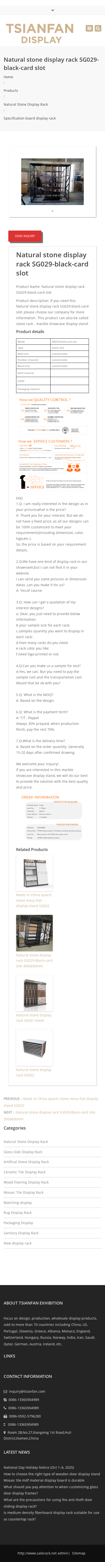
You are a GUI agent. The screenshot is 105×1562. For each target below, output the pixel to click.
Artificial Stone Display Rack (26, 1161)
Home (8, 77)
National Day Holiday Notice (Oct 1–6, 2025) (39, 1467)
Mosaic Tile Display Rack (23, 1192)
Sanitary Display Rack (21, 1233)
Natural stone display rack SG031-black (33, 1018)
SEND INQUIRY (25, 236)
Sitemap (78, 1553)
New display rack (18, 1243)
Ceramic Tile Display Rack (24, 1172)
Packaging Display (18, 1222)
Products (11, 90)
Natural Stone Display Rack (26, 104)
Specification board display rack (30, 118)
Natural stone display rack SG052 (33, 1072)
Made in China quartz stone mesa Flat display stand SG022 (34, 900)
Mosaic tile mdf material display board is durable (44, 1480)
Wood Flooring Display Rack (26, 1182)
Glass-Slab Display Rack (23, 1152)
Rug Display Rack (18, 1212)
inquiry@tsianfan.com (27, 1391)
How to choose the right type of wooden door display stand (52, 1474)
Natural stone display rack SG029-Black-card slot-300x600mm (34, 960)
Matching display (18, 1202)
